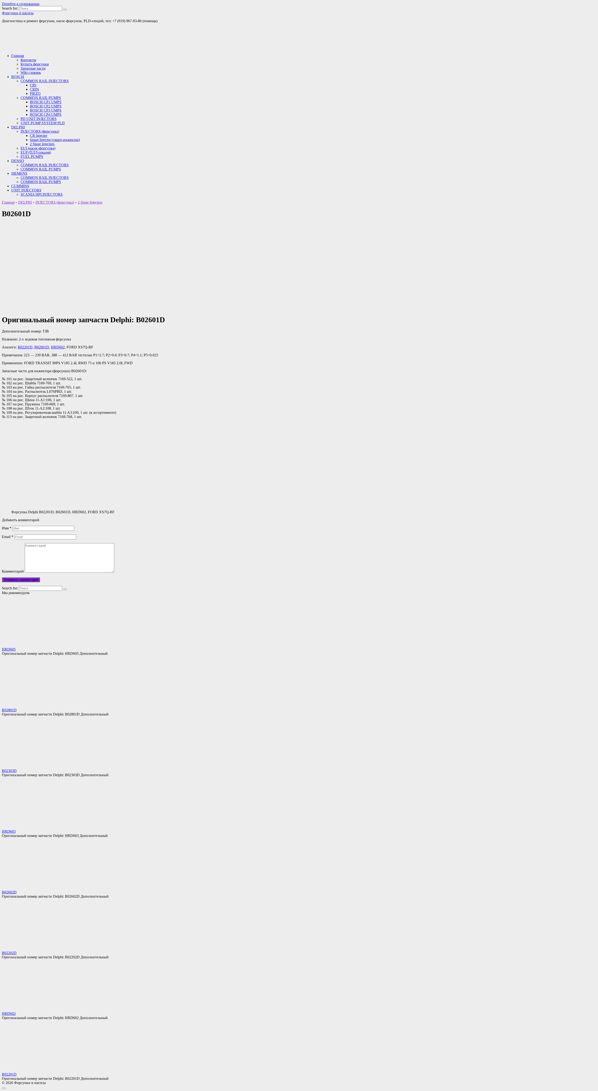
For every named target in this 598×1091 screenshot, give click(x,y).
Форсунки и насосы (18, 13)
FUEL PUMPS (32, 157)
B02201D (25, 347)
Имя (6, 528)
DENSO (17, 161)
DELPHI (18, 127)
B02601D (41, 347)
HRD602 (58, 347)
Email (7, 537)
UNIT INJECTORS (26, 190)
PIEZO (35, 94)
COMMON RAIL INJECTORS (45, 81)
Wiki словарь (31, 72)
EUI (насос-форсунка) (38, 148)
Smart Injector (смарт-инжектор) (55, 140)
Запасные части (33, 68)
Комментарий (13, 571)
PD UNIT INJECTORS (39, 119)
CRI (33, 85)
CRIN (34, 89)
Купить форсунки (35, 64)
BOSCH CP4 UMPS (45, 115)
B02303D (9, 771)
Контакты (28, 60)
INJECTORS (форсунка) (40, 131)
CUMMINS (20, 186)
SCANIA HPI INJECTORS (42, 194)
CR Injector (38, 136)
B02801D (9, 710)
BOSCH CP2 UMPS (45, 106)
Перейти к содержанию (20, 4)
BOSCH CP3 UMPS (45, 110)
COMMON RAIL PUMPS (41, 98)
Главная (17, 56)
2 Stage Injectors (42, 144)
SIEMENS (19, 173)
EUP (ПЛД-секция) (36, 152)
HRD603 (9, 831)
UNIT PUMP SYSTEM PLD (43, 123)
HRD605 (9, 649)
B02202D (9, 953)
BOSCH (17, 77)
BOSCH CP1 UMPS (45, 102)
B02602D (9, 892)
